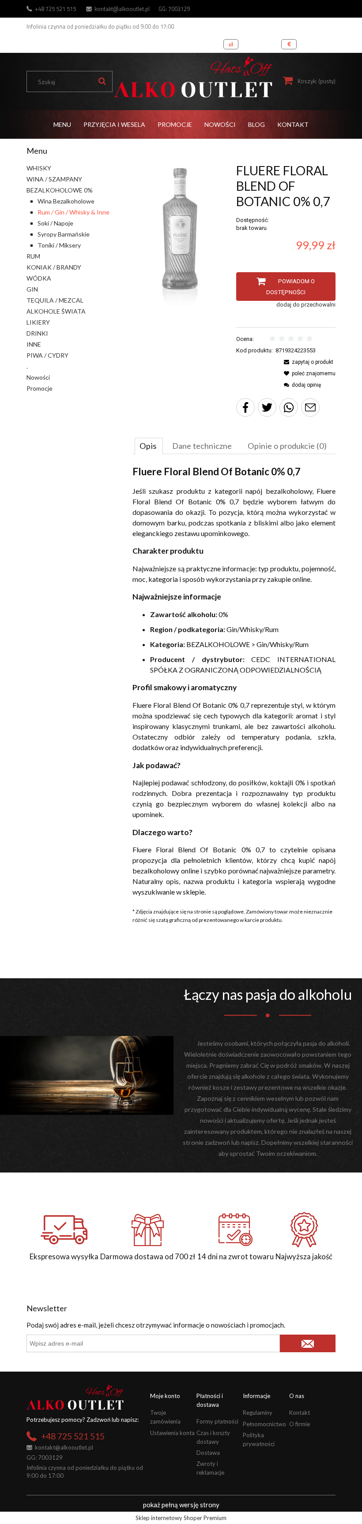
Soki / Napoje (55, 223)
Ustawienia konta (172, 1432)
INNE (33, 344)
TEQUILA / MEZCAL (54, 300)
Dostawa (208, 1452)
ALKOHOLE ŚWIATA (56, 311)
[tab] (148, 446)
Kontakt (299, 1412)
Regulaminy (257, 1412)
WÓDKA (38, 278)
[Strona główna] (193, 77)
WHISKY (38, 168)
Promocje (39, 388)
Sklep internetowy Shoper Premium (181, 1517)
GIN (32, 289)
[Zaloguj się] (326, 41)
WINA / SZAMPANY (54, 179)
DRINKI (37, 333)
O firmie (299, 1424)
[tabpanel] (234, 681)
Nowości (38, 377)
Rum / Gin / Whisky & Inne (73, 212)
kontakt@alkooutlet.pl (122, 8)
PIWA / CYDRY (47, 355)
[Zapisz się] (308, 1343)
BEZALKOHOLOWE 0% (59, 190)
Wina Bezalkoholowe (66, 201)
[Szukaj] (102, 81)
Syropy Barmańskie (64, 234)
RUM (33, 256)
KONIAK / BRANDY (53, 267)
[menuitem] (62, 124)
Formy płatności (217, 1421)
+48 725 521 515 (55, 8)
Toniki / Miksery (59, 245)
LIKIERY (38, 322)
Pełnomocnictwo (264, 1424)
